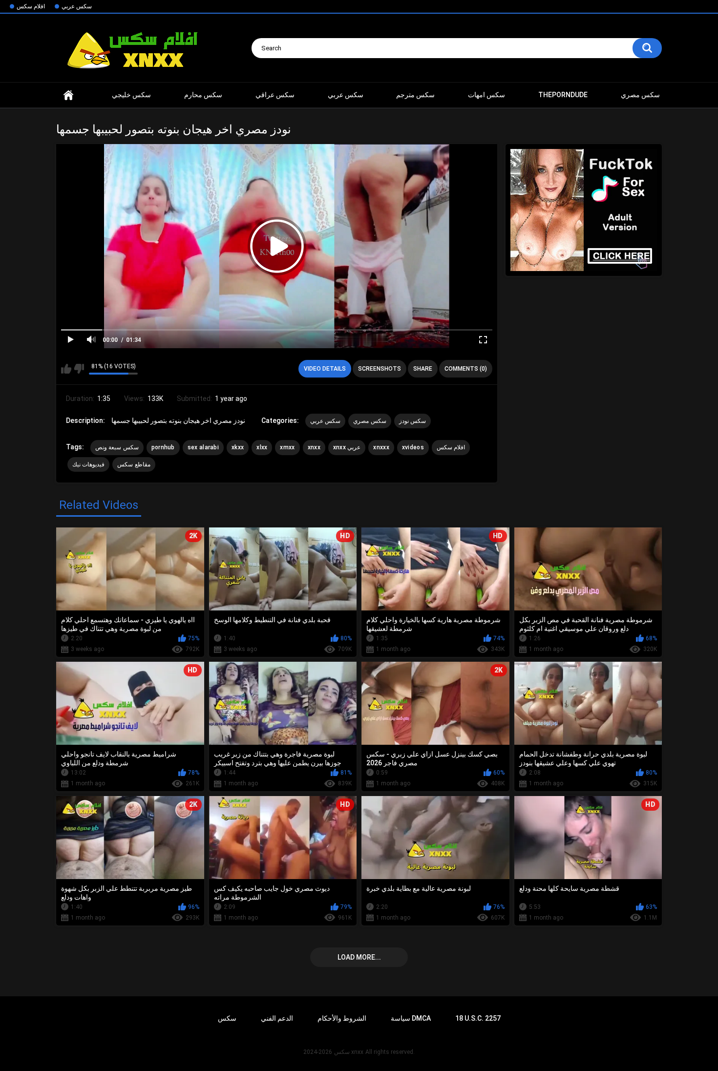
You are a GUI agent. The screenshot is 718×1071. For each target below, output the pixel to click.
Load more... (359, 957)
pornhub (163, 447)
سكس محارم (203, 95)
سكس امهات (486, 95)
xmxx (287, 447)
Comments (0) (465, 368)
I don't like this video (79, 369)
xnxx (68, 95)
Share (422, 368)
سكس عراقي (275, 95)
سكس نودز (412, 421)
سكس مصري (640, 95)
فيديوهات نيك (88, 464)
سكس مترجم (415, 95)
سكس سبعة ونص (117, 447)
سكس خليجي (131, 95)
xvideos (413, 447)
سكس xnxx (348, 1052)
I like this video (66, 369)
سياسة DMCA (411, 1018)
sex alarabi (203, 447)
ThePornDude (563, 95)
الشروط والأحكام (341, 1018)
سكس (227, 1018)
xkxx (238, 447)
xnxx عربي (347, 447)
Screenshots (379, 368)
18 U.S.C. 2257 (478, 1018)
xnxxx (381, 447)
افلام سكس (31, 6)
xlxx (261, 447)
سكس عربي (77, 6)
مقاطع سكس (133, 464)
